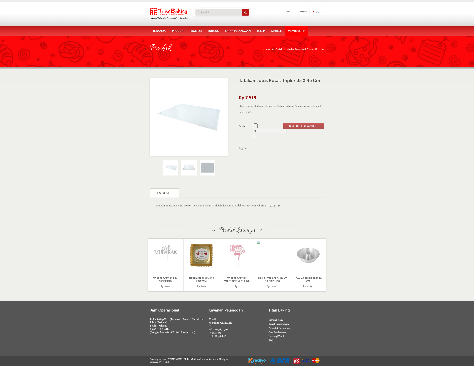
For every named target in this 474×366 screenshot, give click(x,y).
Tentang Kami (275, 319)
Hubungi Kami (276, 336)
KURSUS (213, 31)
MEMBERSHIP (296, 31)
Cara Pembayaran (277, 332)
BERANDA (159, 31)
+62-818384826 (217, 335)
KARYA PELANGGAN (238, 31)
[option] (189, 117)
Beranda (267, 49)
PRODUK (177, 31)
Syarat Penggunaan (278, 323)
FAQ (270, 340)
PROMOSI (196, 31)
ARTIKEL (276, 31)
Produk (278, 49)
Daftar (287, 11)
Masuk (303, 11)
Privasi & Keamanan (279, 328)
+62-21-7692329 (218, 329)
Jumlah (242, 126)
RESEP (261, 31)
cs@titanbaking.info (220, 322)
